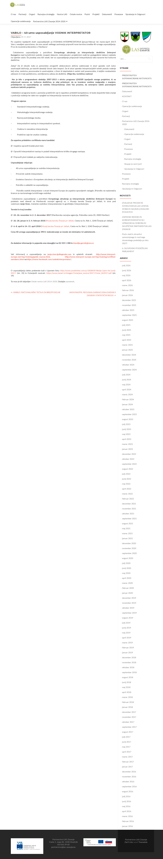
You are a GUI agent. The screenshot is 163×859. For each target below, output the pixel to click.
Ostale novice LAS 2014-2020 (44, 282)
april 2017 (126, 752)
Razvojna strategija (46, 14)
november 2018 (129, 663)
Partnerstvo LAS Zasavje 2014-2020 (49, 21)
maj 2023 (126, 434)
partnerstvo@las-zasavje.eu (63, 847)
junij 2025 (126, 330)
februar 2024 (128, 400)
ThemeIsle (142, 842)
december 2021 (129, 504)
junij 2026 (126, 270)
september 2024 (129, 370)
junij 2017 (126, 742)
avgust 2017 (127, 732)
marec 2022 (127, 494)
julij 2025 (126, 325)
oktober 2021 (128, 514)
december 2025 (129, 300)
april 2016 (126, 811)
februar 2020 (128, 588)
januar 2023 (127, 449)
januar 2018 (127, 707)
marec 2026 (127, 285)
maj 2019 (126, 633)
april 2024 (126, 390)
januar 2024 (127, 404)
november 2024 (129, 360)
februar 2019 (128, 648)
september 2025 (129, 315)
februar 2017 (128, 762)
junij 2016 (126, 801)
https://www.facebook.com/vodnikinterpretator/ (49, 259)
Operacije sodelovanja (21, 21)
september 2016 (129, 787)
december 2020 (129, 543)
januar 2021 (127, 538)
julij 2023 (126, 424)
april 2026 (126, 280)
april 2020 (126, 578)
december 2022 (129, 454)
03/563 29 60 (63, 845)
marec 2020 (127, 583)
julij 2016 (126, 797)
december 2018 (129, 658)
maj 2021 (126, 529)
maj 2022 (126, 484)
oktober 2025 (128, 310)
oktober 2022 (128, 459)
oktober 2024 (128, 365)
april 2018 (126, 692)
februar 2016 (128, 821)
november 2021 (129, 509)
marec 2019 (127, 643)
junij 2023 (126, 429)
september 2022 (129, 464)
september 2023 (129, 414)
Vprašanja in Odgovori (135, 14)
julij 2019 (126, 623)
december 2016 (129, 772)
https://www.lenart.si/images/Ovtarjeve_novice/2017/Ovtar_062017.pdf (79, 273)
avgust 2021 (127, 524)
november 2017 (129, 717)
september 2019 (129, 613)
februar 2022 (128, 499)
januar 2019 (127, 653)
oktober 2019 (128, 608)
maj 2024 (126, 385)
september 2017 (129, 727)
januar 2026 (127, 295)
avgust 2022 (127, 469)
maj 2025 (126, 335)
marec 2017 (127, 757)
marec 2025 (127, 345)
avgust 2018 (127, 677)
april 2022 (126, 489)
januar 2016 (127, 826)
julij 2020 (126, 563)
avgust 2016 (127, 792)
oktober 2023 (128, 409)
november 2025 (129, 305)
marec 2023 (127, 444)
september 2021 (129, 519)
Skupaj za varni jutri (133, 164)
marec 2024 (127, 395)
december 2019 (129, 598)
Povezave (118, 14)
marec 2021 (127, 534)
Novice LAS (62, 14)
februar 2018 (128, 702)
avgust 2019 (127, 618)
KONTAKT (127, 96)
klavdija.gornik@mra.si (83, 243)
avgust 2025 (127, 320)
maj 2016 (126, 806)
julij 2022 (126, 474)
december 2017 (129, 712)
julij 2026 (126, 266)
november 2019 (129, 603)
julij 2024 (126, 375)
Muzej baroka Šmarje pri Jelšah (60, 221)
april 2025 (126, 340)
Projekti (95, 14)
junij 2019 (126, 628)
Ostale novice (76, 14)
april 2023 (126, 439)
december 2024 (129, 355)
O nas (13, 14)
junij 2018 (126, 682)
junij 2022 (126, 479)
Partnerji (22, 14)
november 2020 (129, 548)
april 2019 (126, 638)
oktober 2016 (128, 782)
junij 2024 (126, 380)
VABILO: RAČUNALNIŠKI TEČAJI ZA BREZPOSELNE (35, 292)
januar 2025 (127, 350)
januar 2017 (127, 767)
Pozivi (87, 14)
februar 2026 (128, 290)
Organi (32, 14)
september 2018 (129, 672)
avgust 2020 (127, 558)
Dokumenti (107, 14)
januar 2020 (127, 593)
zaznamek (70, 282)
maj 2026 (126, 275)
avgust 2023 (127, 419)
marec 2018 (127, 697)
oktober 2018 (128, 667)
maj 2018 (126, 687)
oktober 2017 (128, 722)
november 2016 (129, 777)
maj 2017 (126, 747)
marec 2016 (127, 816)
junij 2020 (126, 568)
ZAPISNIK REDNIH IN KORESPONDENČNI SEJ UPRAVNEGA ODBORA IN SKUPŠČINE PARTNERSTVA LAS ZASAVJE (137, 223)
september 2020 (129, 553)
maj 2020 (126, 573)
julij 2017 (126, 737)
